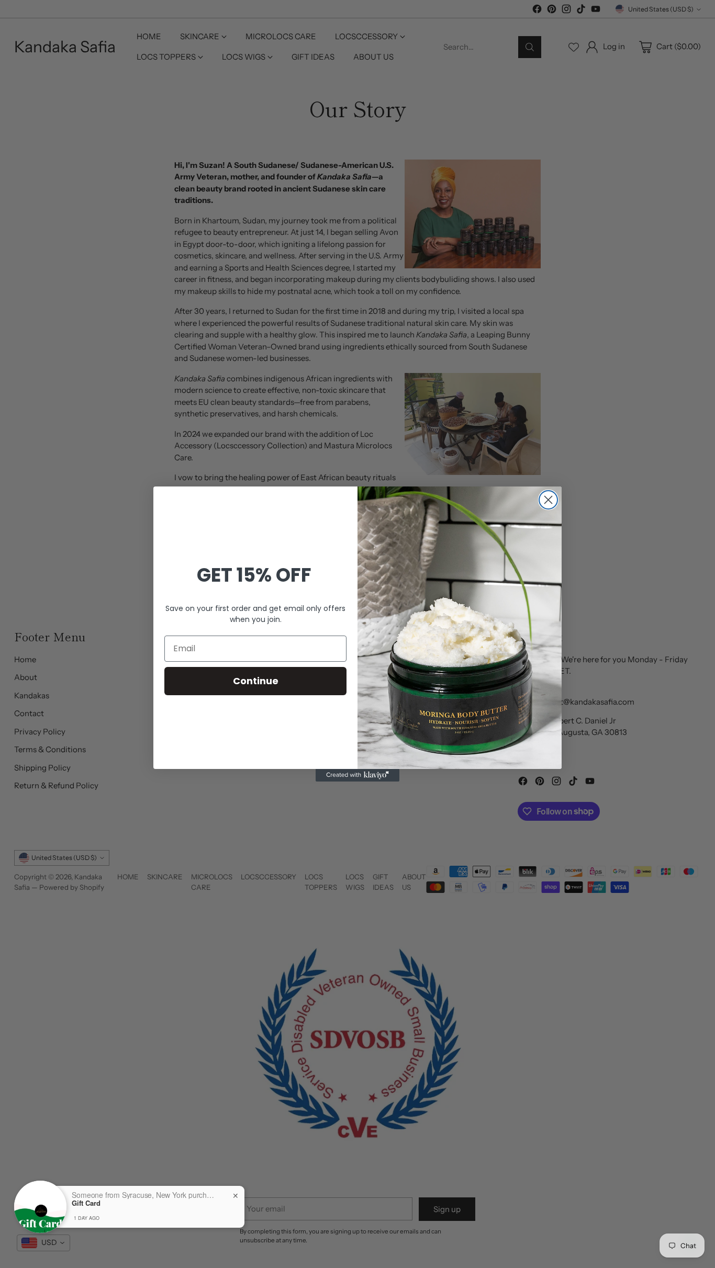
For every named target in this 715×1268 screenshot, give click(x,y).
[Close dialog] (548, 500)
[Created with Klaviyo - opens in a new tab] (357, 775)
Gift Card (86, 1203)
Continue (255, 680)
